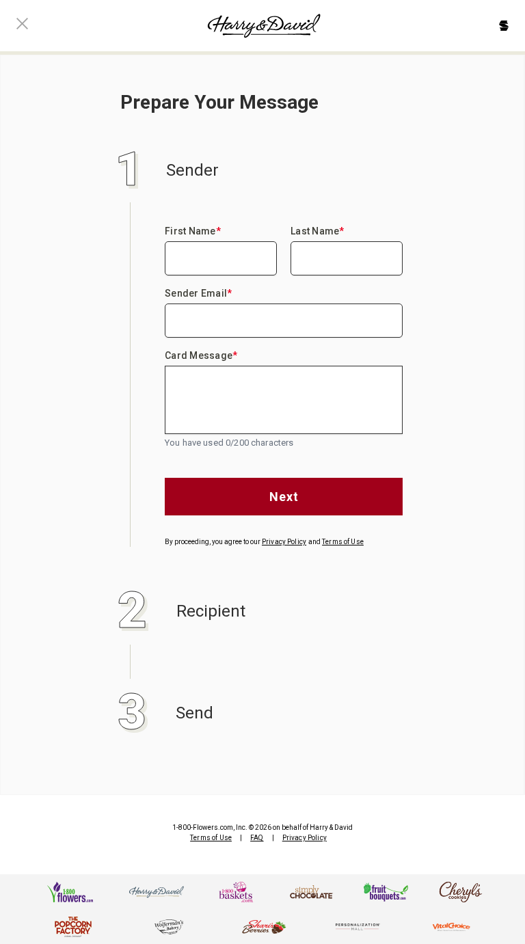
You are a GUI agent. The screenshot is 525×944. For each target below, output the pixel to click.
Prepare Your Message (219, 102)
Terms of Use (343, 541)
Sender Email (198, 293)
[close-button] (22, 26)
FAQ (256, 837)
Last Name (318, 231)
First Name (193, 231)
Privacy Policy (284, 541)
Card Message (201, 355)
